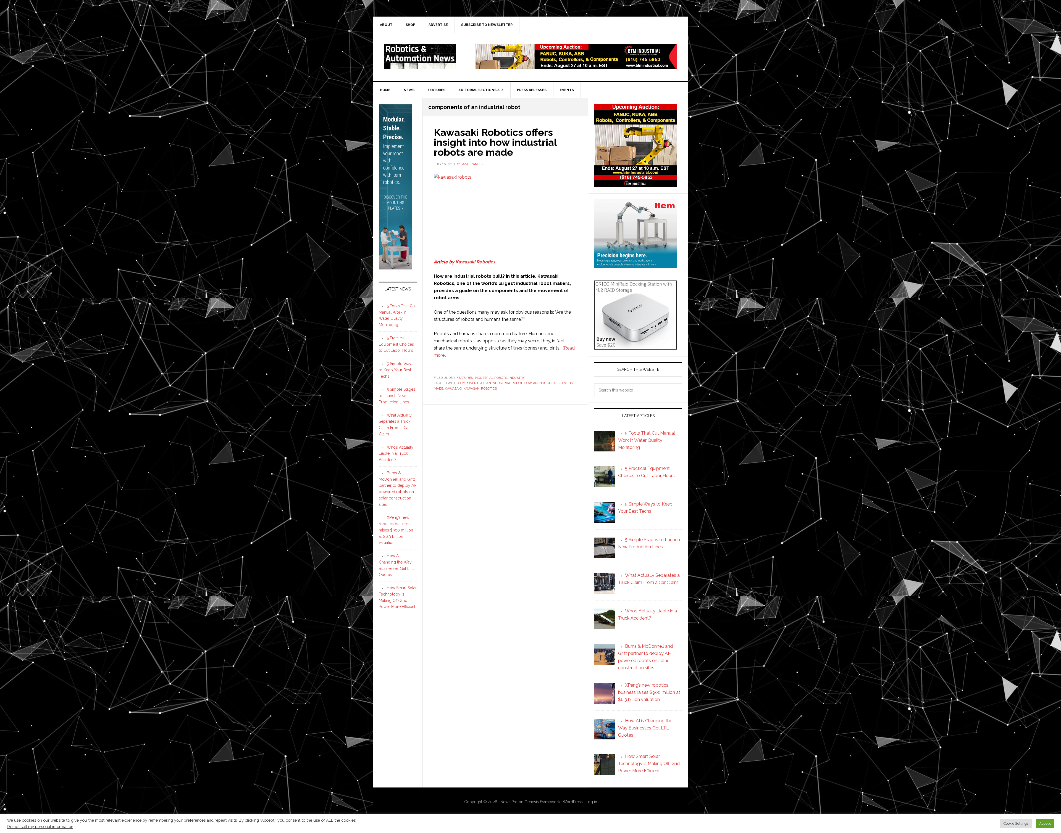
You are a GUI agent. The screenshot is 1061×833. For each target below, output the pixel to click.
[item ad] (635, 265)
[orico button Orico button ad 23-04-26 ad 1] (635, 347)
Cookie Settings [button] (1016, 823)
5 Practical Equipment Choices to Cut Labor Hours (396, 344)
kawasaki (453, 388)
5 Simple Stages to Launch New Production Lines (397, 395)
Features (464, 378)
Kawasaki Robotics (475, 262)
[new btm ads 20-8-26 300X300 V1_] (635, 184)
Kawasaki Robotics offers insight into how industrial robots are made (495, 142)
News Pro (509, 802)
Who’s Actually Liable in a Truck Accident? (396, 453)
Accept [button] (1045, 823)
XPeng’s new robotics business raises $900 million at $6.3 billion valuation (396, 530)
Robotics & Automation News (420, 56)
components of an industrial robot (490, 383)
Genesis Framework (542, 802)
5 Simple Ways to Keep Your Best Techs (396, 370)
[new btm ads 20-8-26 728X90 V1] (576, 66)
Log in (591, 802)
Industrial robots (490, 378)
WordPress (573, 802)
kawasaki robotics (480, 388)
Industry (517, 378)
